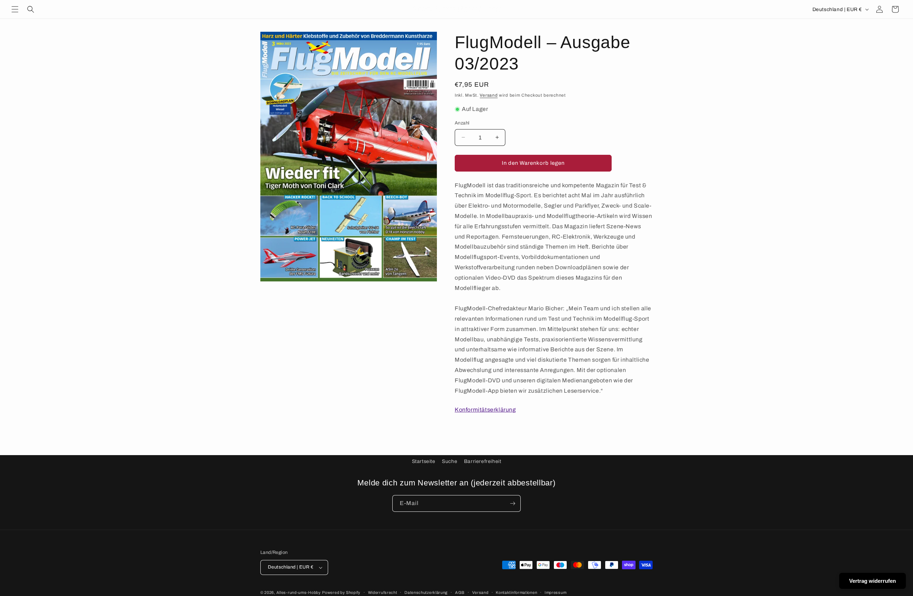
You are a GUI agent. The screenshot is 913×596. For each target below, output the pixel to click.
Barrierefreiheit (482, 461)
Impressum (555, 592)
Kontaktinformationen (516, 592)
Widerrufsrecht (382, 592)
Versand (489, 95)
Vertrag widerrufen (872, 581)
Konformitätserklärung (485, 410)
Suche (449, 461)
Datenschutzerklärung (426, 592)
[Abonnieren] (512, 503)
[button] (15, 9)
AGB (460, 592)
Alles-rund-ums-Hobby (298, 592)
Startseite (423, 461)
